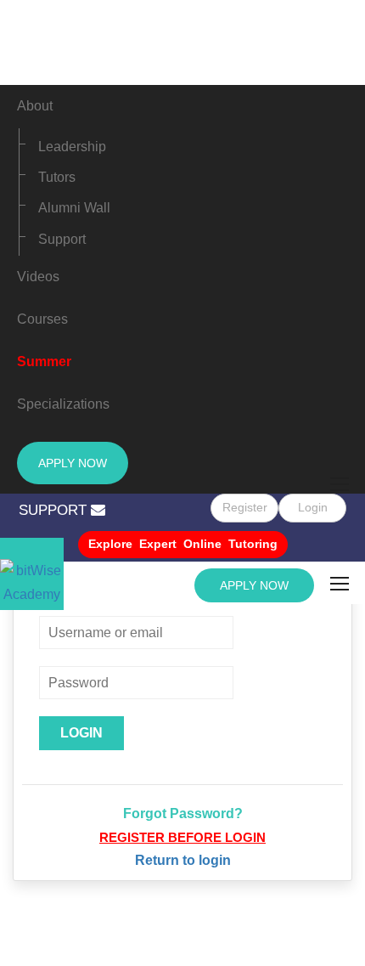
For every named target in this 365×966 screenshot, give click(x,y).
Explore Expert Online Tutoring (183, 544)
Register (244, 507)
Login (313, 507)
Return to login (183, 860)
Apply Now (72, 463)
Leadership (72, 146)
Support (62, 239)
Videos (38, 276)
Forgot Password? (183, 813)
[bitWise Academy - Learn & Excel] (32, 573)
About (35, 106)
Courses (42, 319)
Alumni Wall (74, 208)
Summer (44, 361)
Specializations (63, 404)
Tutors (57, 177)
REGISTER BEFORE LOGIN (182, 837)
